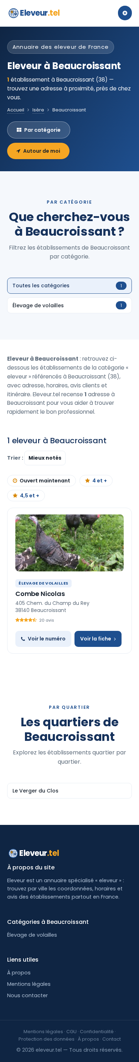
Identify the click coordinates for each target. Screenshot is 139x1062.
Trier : (15, 457)
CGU (71, 1031)
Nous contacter (27, 995)
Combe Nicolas (40, 593)
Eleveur (40, 13)
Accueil (15, 109)
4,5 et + (29, 495)
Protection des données (46, 1039)
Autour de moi (41, 151)
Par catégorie (42, 130)
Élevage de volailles (32, 934)
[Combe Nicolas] (69, 542)
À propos (19, 972)
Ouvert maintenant (45, 480)
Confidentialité (97, 1031)
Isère (38, 109)
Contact (111, 1039)
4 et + (99, 480)
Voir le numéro (47, 638)
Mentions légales (29, 984)
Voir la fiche (95, 638)
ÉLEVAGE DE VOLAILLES (43, 583)
